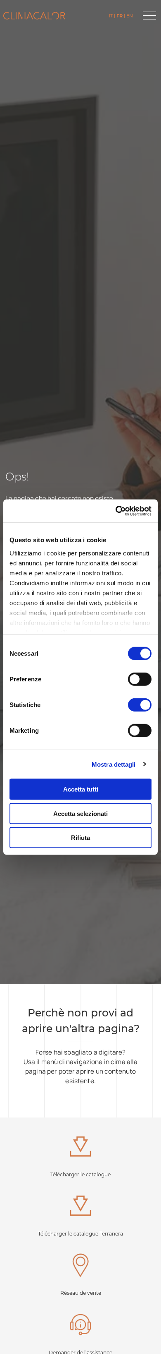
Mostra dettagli (114, 764)
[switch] (140, 679)
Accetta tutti (80, 789)
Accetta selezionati (80, 813)
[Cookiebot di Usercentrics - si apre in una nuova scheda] (116, 510)
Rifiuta (80, 837)
